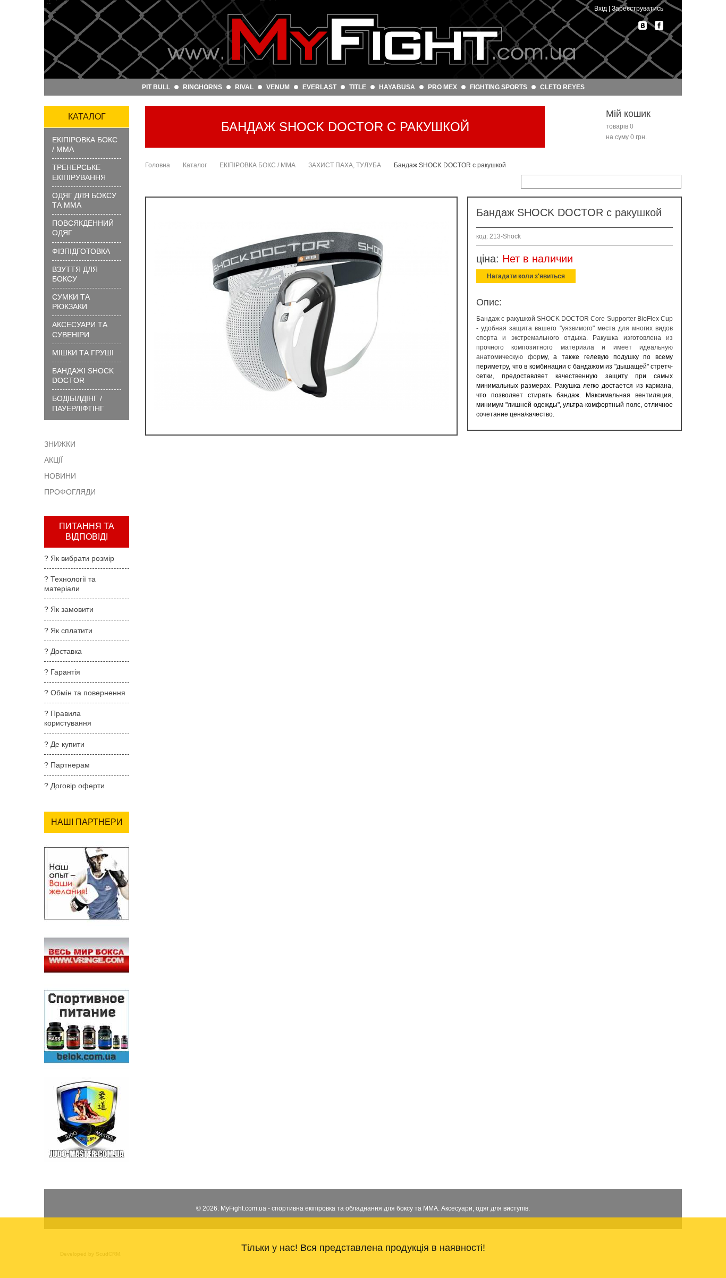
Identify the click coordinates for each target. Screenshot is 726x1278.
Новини (60, 476)
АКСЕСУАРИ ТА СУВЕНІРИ (79, 329)
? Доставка (63, 651)
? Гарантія (62, 672)
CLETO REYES (562, 87)
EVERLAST (319, 87)
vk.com (642, 25)
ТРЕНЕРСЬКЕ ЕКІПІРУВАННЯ (79, 172)
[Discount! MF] (86, 844)
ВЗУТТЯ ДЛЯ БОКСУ (75, 274)
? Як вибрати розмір (79, 558)
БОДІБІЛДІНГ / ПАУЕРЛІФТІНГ (78, 403)
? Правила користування (67, 718)
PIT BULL (156, 87)
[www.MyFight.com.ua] (371, 39)
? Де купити (64, 744)
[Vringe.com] (86, 937)
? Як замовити (69, 609)
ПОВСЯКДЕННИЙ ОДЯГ (83, 228)
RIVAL (244, 87)
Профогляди (70, 492)
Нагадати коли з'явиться (526, 276)
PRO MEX (442, 87)
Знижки (59, 444)
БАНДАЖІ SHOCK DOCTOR (83, 376)
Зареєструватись (637, 8)
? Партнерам (67, 765)
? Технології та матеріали (70, 584)
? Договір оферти (74, 785)
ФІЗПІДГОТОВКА (81, 251)
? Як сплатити (68, 630)
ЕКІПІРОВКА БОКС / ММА (84, 144)
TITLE (357, 87)
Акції (53, 460)
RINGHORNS (202, 87)
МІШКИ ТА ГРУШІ (83, 352)
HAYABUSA (397, 87)
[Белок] (86, 987)
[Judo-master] (86, 1080)
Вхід (600, 8)
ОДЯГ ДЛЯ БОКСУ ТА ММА (84, 200)
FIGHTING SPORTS (498, 87)
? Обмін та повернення (84, 692)
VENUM (278, 87)
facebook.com (659, 25)
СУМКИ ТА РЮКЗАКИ (71, 302)
